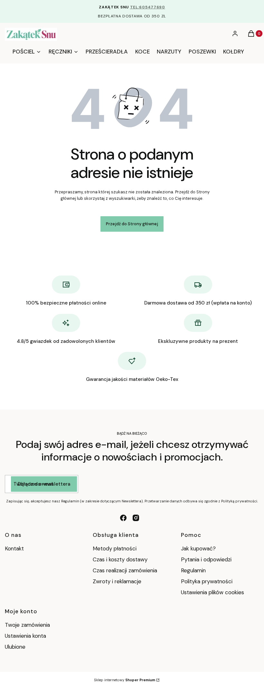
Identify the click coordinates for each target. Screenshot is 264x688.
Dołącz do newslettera (44, 484)
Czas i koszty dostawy (120, 559)
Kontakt (14, 548)
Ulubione (15, 646)
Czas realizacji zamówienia (125, 570)
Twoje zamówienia (27, 624)
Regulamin (193, 570)
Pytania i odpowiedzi (206, 559)
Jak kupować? (198, 548)
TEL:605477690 (147, 7)
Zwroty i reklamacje (117, 581)
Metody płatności (115, 548)
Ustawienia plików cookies (213, 592)
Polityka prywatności (206, 581)
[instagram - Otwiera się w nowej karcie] (136, 518)
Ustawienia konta (25, 635)
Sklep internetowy (124, 680)
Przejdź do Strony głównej (132, 224)
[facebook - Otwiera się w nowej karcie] (123, 518)
